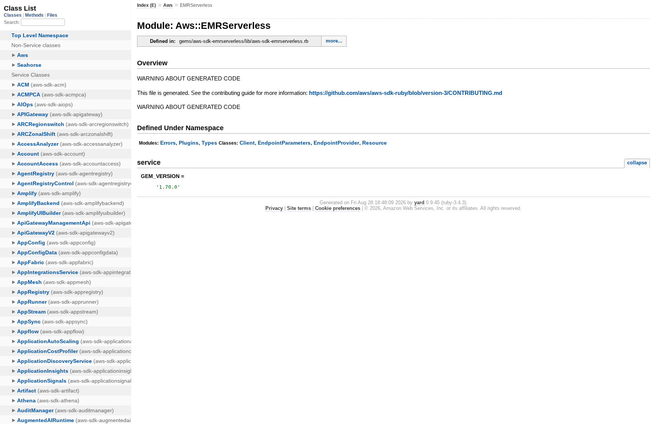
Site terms (299, 208)
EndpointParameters (284, 143)
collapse (637, 163)
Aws (168, 5)
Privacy (274, 208)
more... (334, 41)
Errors (168, 143)
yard (419, 202)
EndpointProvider (336, 143)
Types (209, 143)
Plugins (189, 143)
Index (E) (146, 5)
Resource (374, 143)
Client (247, 143)
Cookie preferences (337, 208)
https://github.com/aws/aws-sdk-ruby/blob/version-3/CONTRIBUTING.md (405, 93)
